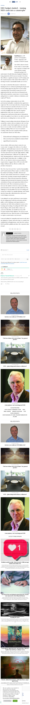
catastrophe (14, 407)
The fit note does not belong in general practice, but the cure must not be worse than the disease (15, 595)
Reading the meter (15, 617)
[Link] (15, 259)
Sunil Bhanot (14, 413)
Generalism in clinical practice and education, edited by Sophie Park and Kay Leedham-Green (15, 649)
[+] (19, 258)
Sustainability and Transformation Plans (15, 415)
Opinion (2, 5)
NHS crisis (7, 411)
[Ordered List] (9, 259)
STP (25, 411)
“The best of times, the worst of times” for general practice (15, 339)
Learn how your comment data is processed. (14, 263)
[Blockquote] (12, 259)
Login (27, 250)
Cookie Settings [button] (7, 700)
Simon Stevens (17, 411)
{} (17, 258)
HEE (24, 409)
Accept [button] (15, 700)
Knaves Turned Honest (7, 275)
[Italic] (4, 259)
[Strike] (7, 259)
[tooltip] (10, 229)
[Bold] (2, 259)
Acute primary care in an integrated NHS (15, 405)
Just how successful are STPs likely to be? (15, 316)
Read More (11, 696)
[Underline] (5, 259)
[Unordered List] (10, 259)
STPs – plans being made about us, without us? (15, 366)
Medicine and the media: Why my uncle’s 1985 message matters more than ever (15, 563)
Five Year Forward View (13, 409)
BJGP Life (13, 13)
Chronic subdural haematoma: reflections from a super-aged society (15, 680)
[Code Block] (14, 259)
